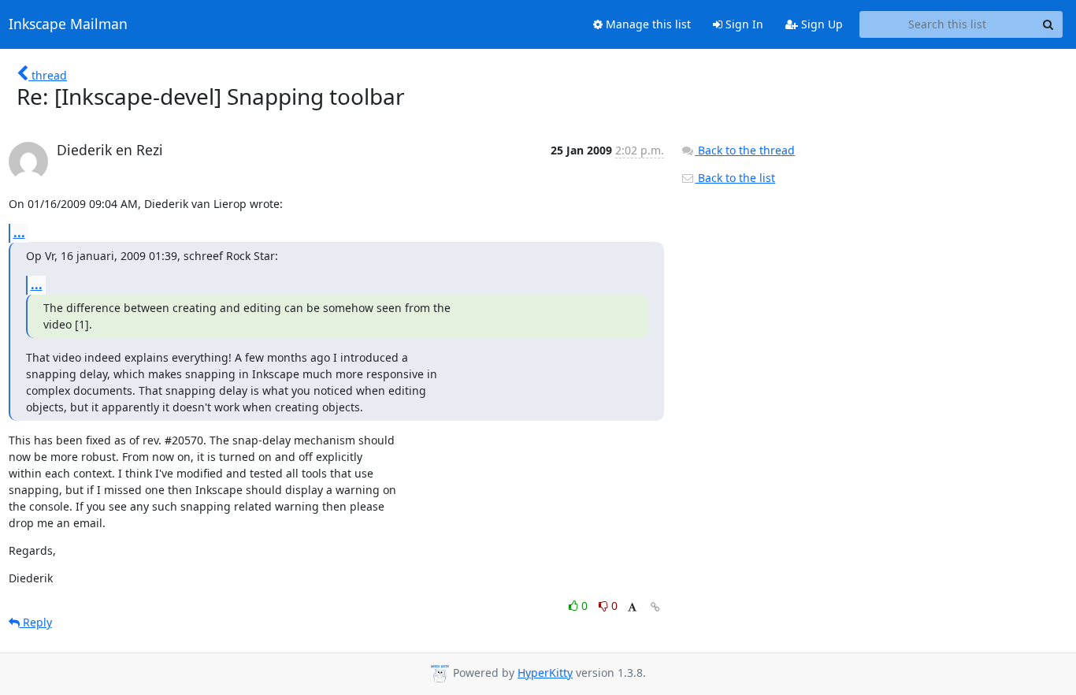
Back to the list (735, 177)
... (19, 232)
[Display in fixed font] (632, 608)
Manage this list (647, 24)
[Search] (1048, 24)
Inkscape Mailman (68, 24)
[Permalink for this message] (655, 607)
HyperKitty (545, 672)
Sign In (742, 24)
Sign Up (820, 24)
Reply (36, 622)
